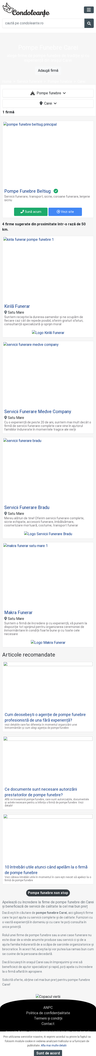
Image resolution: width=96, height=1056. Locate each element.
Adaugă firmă (48, 70)
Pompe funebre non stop (48, 893)
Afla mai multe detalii (54, 1045)
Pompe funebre (49, 93)
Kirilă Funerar (17, 306)
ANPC (48, 1007)
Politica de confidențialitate (48, 1013)
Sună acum (32, 212)
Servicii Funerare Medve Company (37, 411)
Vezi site (67, 212)
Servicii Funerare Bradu (26, 507)
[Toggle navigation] (89, 9)
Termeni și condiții (48, 1018)
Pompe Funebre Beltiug (27, 191)
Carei (48, 103)
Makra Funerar (18, 612)
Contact (48, 1024)
